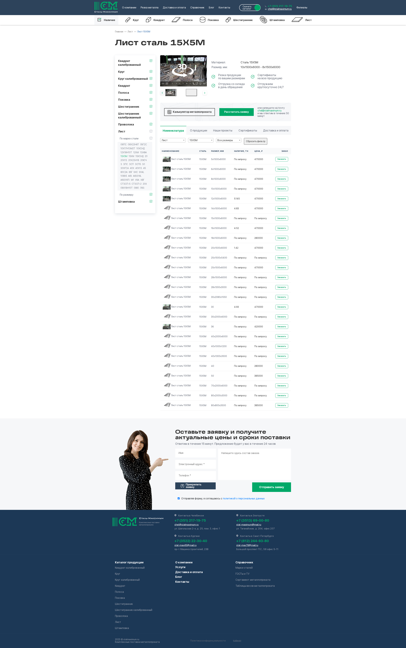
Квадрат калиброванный (130, 567)
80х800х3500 (218, 405)
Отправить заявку (271, 487)
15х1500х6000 (219, 218)
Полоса (188, 20)
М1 (132, 180)
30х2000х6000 (219, 317)
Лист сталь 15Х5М (181, 159)
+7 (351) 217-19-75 (280, 6)
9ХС (136, 172)
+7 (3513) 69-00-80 (252, 520)
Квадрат (159, 20)
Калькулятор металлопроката (192, 111)
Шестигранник (243, 20)
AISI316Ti (125, 180)
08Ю (136, 188)
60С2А (124, 172)
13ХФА (143, 152)
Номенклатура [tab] (173, 130)
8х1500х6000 (218, 179)
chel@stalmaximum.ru (280, 8)
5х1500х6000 (218, 159)
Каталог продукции (129, 562)
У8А (137, 180)
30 (143, 164)
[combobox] (173, 140)
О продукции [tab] (198, 130)
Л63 (142, 188)
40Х (132, 168)
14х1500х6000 (219, 208)
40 (212, 366)
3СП (131, 164)
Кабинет (237, 640)
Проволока (121, 616)
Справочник (197, 7)
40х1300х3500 (219, 356)
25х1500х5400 (219, 257)
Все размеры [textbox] (225, 140)
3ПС (125, 164)
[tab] (170, 92)
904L (141, 172)
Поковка (213, 20)
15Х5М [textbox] (193, 140)
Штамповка (277, 20)
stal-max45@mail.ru (185, 545)
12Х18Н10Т (126, 152)
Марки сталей (244, 567)
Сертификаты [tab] (248, 130)
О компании (129, 7)
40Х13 (138, 168)
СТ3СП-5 (125, 184)
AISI (130, 176)
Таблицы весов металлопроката (255, 585)
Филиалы (301, 7)
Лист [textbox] (165, 140)
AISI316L (137, 176)
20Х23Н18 (133, 160)
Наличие (109, 20)
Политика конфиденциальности (208, 640)
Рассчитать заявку (236, 111)
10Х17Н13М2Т (128, 148)
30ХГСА (125, 168)
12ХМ (136, 152)
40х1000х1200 (219, 346)
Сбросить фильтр (255, 141)
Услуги (180, 567)
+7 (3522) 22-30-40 (190, 541)
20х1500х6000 (219, 248)
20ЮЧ (143, 160)
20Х (145, 184)
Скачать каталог (247, 7)
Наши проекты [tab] (222, 130)
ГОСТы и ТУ (243, 573)
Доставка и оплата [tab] (275, 130)
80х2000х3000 (219, 395)
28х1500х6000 (219, 277)
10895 (124, 176)
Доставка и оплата (174, 7)
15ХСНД (139, 156)
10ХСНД (140, 148)
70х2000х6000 (219, 385)
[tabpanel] (183, 70)
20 (146, 156)
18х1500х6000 (219, 238)
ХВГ (142, 180)
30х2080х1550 (219, 297)
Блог (211, 7)
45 (144, 168)
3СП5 (138, 164)
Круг (136, 20)
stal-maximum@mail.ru (248, 524)
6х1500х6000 (218, 169)
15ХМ (131, 156)
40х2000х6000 (219, 336)
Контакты (224, 7)
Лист (308, 20)
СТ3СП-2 (136, 184)
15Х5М (124, 156)
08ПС (124, 144)
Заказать (281, 159)
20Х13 (124, 160)
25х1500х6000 (219, 267)
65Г (130, 172)
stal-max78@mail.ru (247, 545)
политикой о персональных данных (244, 498)
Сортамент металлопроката (253, 579)
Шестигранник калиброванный (133, 609)
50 (212, 376)
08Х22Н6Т (133, 144)
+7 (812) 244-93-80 (252, 541)
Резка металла (149, 7)
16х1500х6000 (219, 228)
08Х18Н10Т (127, 188)
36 (212, 326)
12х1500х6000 (218, 198)
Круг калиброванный (127, 579)
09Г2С (143, 144)
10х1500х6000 (219, 189)
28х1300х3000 (219, 287)
